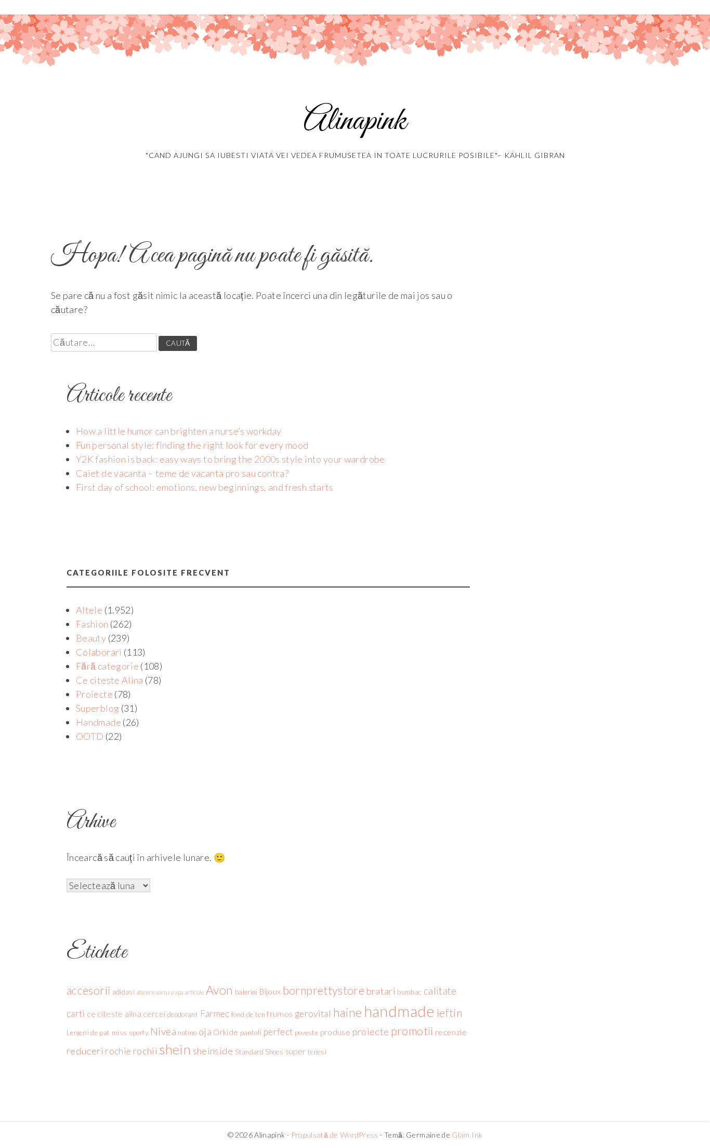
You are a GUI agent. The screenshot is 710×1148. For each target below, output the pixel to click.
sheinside (213, 1050)
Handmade (98, 722)
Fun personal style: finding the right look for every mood (192, 445)
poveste (307, 1032)
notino (187, 1032)
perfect (278, 1031)
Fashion (92, 624)
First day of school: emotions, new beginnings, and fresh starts (205, 487)
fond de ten (248, 1014)
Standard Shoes (259, 1052)
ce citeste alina (114, 1014)
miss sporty (130, 1032)
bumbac (409, 992)
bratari (381, 991)
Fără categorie (107, 666)
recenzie (451, 1032)
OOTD (89, 736)
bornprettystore (323, 990)
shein (175, 1049)
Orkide (225, 1032)
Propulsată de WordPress (334, 1134)
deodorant (182, 1014)
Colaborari (99, 652)
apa (179, 992)
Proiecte (94, 694)
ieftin (449, 1013)
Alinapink (355, 121)
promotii (412, 1031)
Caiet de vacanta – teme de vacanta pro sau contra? (182, 473)
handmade (399, 1011)
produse (335, 1032)
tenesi (317, 1052)
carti (76, 1013)
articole (194, 992)
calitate (440, 991)
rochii (145, 1050)
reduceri (85, 1050)
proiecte (370, 1031)
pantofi (251, 1032)
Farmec (215, 1013)
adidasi (123, 992)
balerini (246, 992)
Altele (89, 610)
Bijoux (270, 991)
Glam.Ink (467, 1134)
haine (347, 1012)
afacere (146, 992)
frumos (280, 1014)
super (295, 1051)
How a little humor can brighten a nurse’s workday (179, 431)
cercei (154, 1014)
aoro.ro (165, 992)
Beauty (91, 638)
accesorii (88, 990)
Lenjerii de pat (88, 1032)
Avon (219, 990)
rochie (118, 1051)
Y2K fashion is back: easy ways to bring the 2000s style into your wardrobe (230, 459)
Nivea (163, 1031)
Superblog (97, 708)
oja (205, 1031)
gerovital (313, 1013)
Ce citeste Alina (109, 680)
